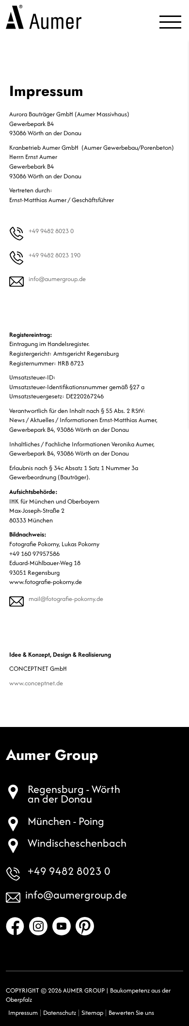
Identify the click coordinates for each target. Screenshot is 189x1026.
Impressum (23, 1012)
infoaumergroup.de (57, 279)
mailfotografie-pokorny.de (66, 598)
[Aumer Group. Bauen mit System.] (43, 17)
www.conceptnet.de (36, 683)
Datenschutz (59, 1012)
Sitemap (92, 1012)
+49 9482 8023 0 (51, 231)
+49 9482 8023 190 (54, 255)
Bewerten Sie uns (131, 1012)
